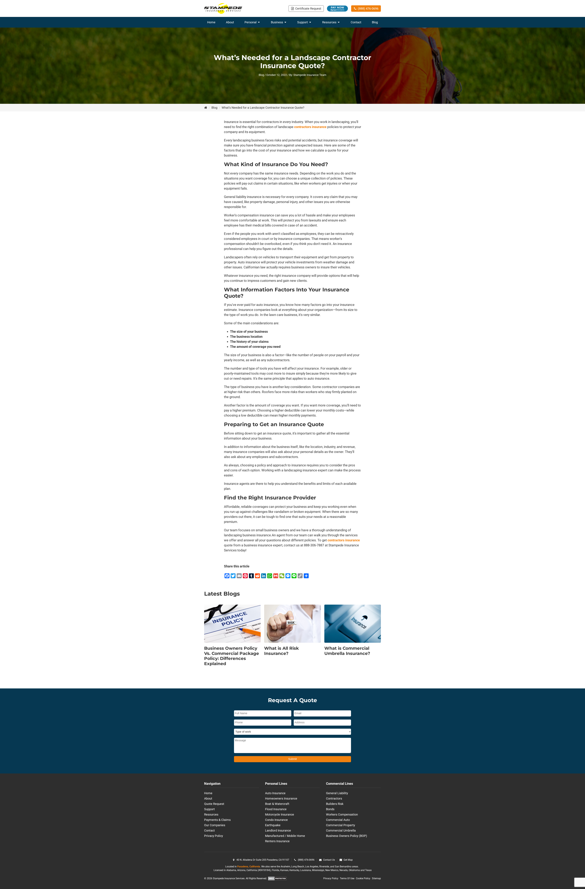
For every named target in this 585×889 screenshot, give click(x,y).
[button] (306, 8)
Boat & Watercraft (277, 804)
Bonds (330, 809)
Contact (209, 830)
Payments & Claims (217, 820)
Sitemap (376, 878)
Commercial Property (340, 825)
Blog (261, 75)
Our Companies (214, 825)
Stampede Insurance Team (309, 75)
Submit (292, 759)
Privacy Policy (213, 836)
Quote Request (214, 804)
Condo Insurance (276, 820)
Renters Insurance (277, 841)
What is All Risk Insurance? (281, 651)
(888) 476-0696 (306, 859)
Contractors (334, 798)
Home (208, 793)
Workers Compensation (342, 814)
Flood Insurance (276, 809)
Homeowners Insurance (281, 798)
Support (209, 809)
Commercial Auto (338, 820)
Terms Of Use (347, 878)
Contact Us (329, 859)
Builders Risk (334, 804)
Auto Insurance (275, 793)
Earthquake (272, 825)
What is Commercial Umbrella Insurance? (347, 651)
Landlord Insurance (278, 830)
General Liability (337, 793)
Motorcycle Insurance (279, 814)
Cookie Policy (363, 878)
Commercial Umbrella (341, 830)
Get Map (348, 859)
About (208, 798)
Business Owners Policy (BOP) (346, 836)
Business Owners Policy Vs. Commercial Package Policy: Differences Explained (231, 656)
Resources (211, 814)
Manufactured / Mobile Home (285, 836)
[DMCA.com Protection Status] (277, 879)
